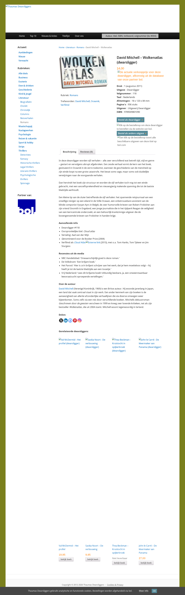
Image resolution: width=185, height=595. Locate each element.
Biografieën (26, 101)
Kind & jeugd (25, 93)
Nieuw (22, 56)
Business (23, 77)
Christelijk (25, 110)
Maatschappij (25, 126)
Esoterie (23, 81)
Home (22, 36)
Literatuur (70, 47)
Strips (21, 146)
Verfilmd (65, 105)
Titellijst (66, 36)
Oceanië (95, 101)
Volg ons (173, 36)
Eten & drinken (26, 85)
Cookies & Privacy (115, 585)
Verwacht (23, 60)
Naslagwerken (26, 130)
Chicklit (23, 105)
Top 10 (33, 36)
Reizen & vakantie (27, 138)
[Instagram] (79, 320)
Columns (24, 114)
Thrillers (23, 150)
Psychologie (25, 134)
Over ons (79, 36)
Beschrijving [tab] (69, 151)
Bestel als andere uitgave (132, 133)
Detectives (25, 154)
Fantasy (24, 158)
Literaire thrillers (28, 171)
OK (154, 591)
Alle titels (23, 73)
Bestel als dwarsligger (130, 119)
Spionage (25, 183)
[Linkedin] (66, 320)
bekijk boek (66, 559)
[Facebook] (70, 320)
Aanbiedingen (26, 52)
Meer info (143, 591)
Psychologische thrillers (28, 177)
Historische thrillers (30, 162)
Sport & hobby (26, 142)
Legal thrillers (27, 166)
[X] (61, 320)
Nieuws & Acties (49, 36)
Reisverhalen (26, 118)
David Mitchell (82, 101)
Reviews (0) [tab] (86, 151)
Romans (80, 47)
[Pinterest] (75, 320)
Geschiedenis (25, 89)
